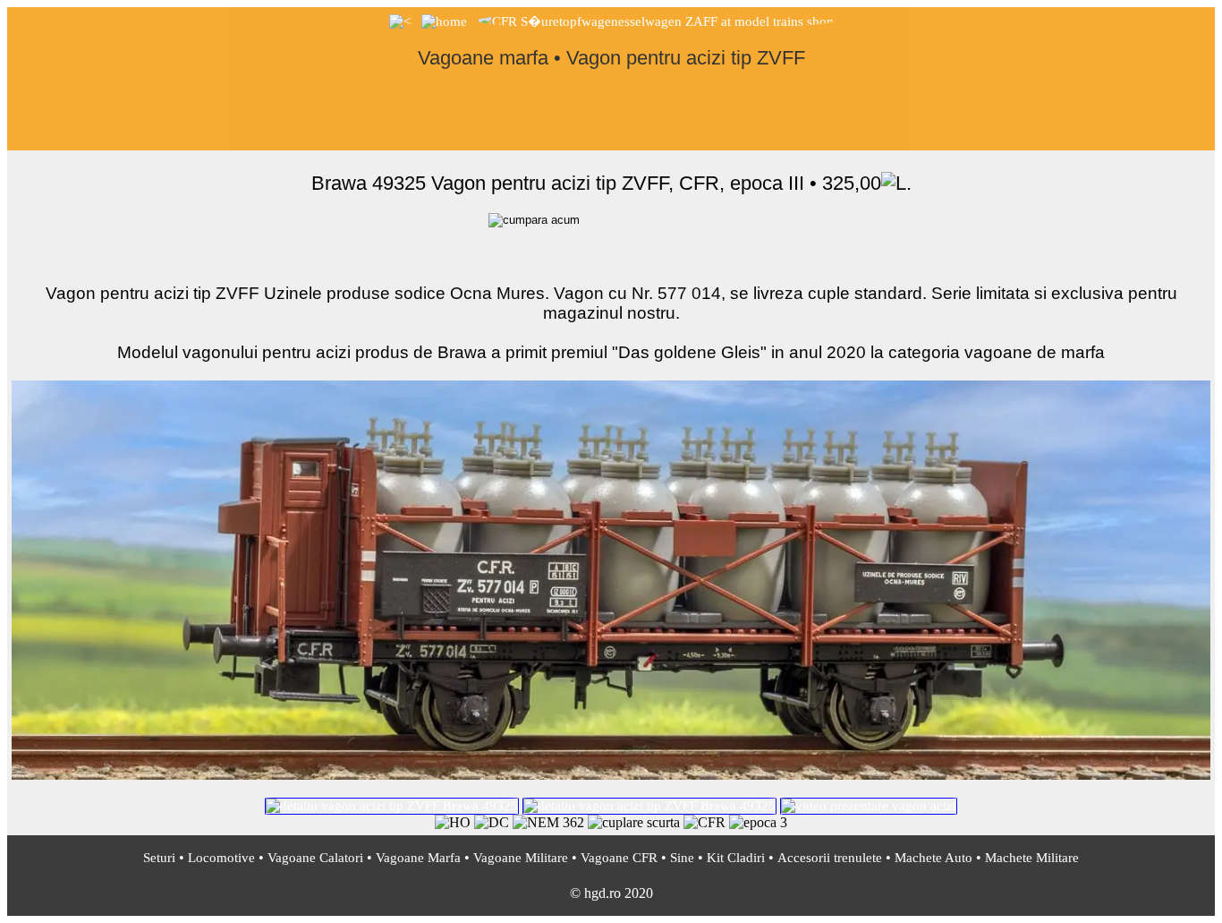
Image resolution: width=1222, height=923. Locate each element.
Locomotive (221, 857)
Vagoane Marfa (418, 857)
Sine (682, 857)
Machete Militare (1032, 857)
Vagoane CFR (619, 857)
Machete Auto (933, 857)
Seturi (159, 857)
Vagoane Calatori (315, 857)
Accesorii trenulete (829, 857)
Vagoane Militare (520, 857)
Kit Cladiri (736, 857)
